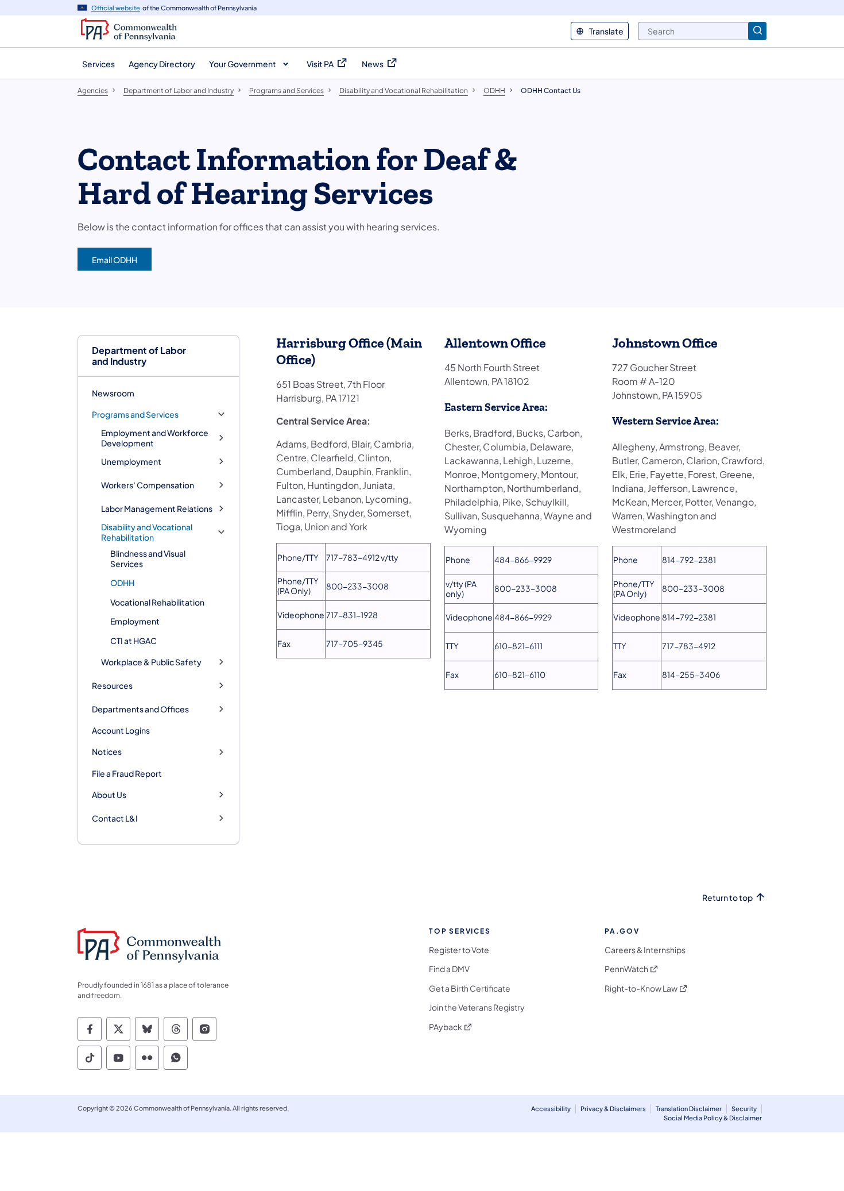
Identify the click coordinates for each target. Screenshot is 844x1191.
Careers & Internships (645, 950)
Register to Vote (459, 950)
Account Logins (121, 730)
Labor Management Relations (156, 509)
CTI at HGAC (133, 640)
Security (744, 1108)
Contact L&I (115, 818)
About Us (109, 795)
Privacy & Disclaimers (613, 1108)
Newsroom (113, 393)
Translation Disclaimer (689, 1108)
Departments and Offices (140, 709)
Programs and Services (135, 414)
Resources (112, 686)
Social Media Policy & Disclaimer (713, 1117)
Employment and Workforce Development (154, 438)
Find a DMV (449, 969)
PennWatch (626, 969)
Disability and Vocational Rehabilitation (146, 532)
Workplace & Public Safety (151, 662)
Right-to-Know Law (641, 988)
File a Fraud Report (127, 773)
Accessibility (551, 1108)
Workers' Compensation (147, 485)
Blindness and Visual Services (147, 558)
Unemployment (131, 462)
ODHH (122, 582)
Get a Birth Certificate (469, 988)
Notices (107, 752)
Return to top (727, 898)
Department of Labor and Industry (139, 356)
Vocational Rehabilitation (157, 602)
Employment (135, 621)
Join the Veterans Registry (477, 1007)
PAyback (445, 1027)
